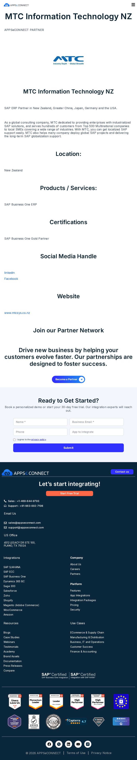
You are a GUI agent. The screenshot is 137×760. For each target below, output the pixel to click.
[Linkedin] (68, 744)
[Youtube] (78, 744)
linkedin (9, 272)
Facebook (11, 278)
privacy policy (38, 439)
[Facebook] (49, 744)
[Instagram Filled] (87, 744)
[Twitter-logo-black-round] (58, 744)
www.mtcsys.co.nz (17, 313)
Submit (68, 447)
